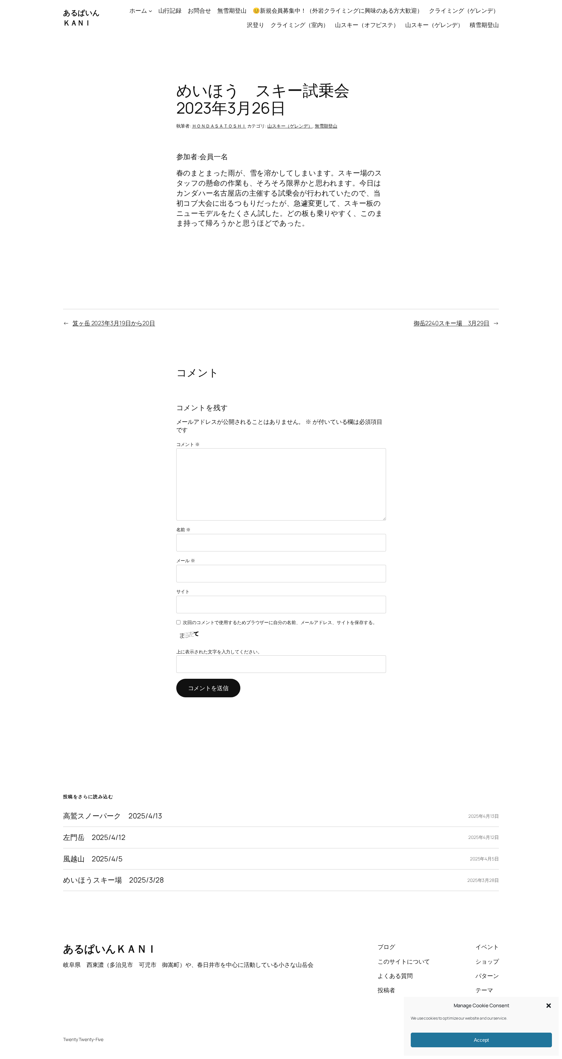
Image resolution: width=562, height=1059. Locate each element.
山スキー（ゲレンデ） (290, 126)
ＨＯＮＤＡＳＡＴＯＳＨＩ (219, 126)
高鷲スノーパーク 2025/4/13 (112, 816)
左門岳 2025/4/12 (94, 837)
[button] (548, 1005)
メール (185, 560)
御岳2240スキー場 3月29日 (451, 323)
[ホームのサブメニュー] (150, 10)
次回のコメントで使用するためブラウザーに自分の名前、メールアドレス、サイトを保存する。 (280, 622)
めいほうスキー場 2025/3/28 (113, 880)
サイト (183, 591)
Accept (481, 1040)
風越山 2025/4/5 (93, 859)
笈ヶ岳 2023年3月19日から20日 (114, 323)
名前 (183, 529)
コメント (188, 444)
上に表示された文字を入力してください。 (219, 651)
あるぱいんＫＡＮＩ (81, 18)
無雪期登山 (326, 126)
